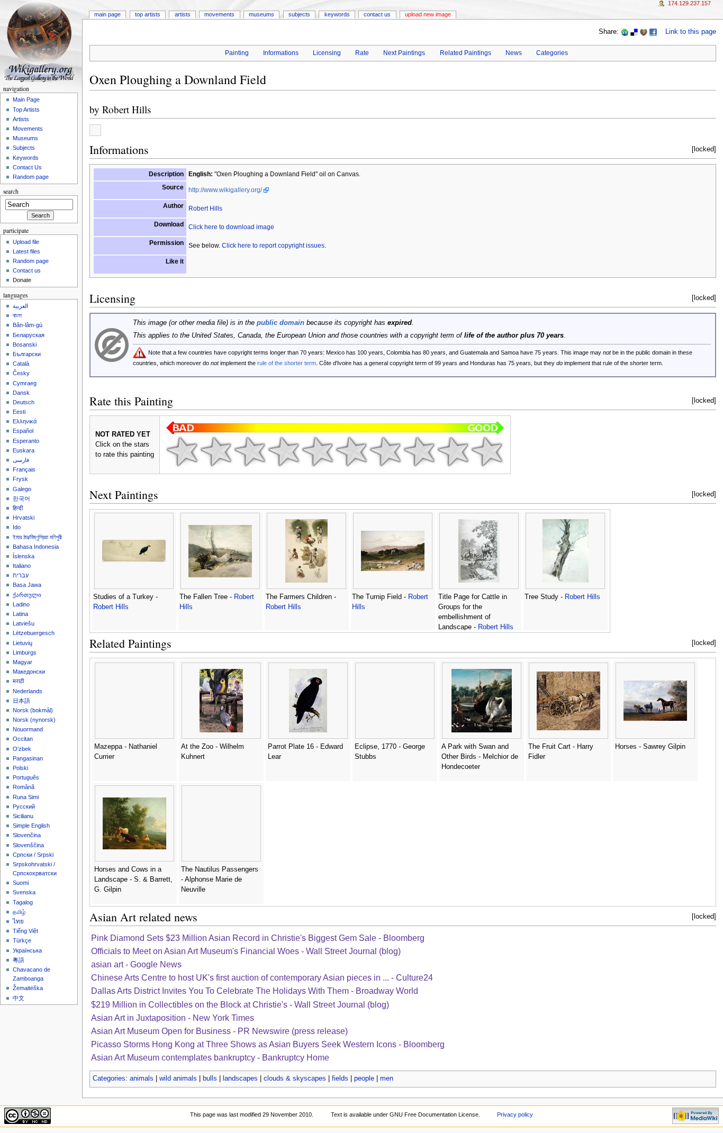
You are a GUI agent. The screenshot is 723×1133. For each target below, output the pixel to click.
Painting (237, 53)
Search (11, 191)
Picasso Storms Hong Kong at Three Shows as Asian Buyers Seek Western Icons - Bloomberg (268, 1044)
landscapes (240, 1078)
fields (340, 1078)
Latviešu (23, 623)
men (386, 1078)
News (513, 53)
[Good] (351, 451)
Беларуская (28, 335)
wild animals (178, 1078)
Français (24, 469)
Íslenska (23, 556)
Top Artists (147, 14)
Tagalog (23, 902)
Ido (17, 527)
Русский (24, 806)
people (364, 1078)
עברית (21, 575)
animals (141, 1078)
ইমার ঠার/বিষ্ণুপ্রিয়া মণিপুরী (37, 537)
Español (23, 431)
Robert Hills (126, 109)
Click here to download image (231, 227)
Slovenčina (27, 835)
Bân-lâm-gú (27, 325)
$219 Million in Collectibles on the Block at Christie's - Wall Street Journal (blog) (240, 1004)
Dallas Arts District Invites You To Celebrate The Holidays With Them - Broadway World (254, 990)
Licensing (327, 53)
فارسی (21, 460)
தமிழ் (19, 912)
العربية (20, 306)
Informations (281, 53)
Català (21, 363)
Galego (22, 489)
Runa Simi (26, 797)
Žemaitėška (28, 988)
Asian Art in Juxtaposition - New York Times (172, 1017)
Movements (219, 14)
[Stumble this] (624, 31)
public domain (280, 323)
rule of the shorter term (286, 363)
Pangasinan (28, 758)
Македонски (29, 671)
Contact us (27, 270)
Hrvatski (23, 517)
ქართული (27, 595)
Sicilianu (23, 816)
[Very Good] (385, 451)
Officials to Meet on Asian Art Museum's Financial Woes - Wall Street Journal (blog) (246, 951)
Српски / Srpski (33, 854)
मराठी (18, 681)
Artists (183, 14)
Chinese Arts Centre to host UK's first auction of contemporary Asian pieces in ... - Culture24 (262, 977)
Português (26, 777)
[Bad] (216, 451)
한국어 (21, 498)
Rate (362, 53)
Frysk (20, 479)
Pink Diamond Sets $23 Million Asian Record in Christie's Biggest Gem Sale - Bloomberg (257, 937)
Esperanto (26, 441)
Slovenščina (28, 845)
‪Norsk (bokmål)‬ (33, 710)
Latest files (26, 251)
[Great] (419, 451)
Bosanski (25, 344)
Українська (27, 950)
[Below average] (284, 451)
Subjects (299, 14)
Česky (21, 373)
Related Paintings (465, 53)
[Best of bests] (487, 451)
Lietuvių (22, 643)
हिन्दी (18, 508)
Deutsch (23, 402)
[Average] (318, 451)
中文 (18, 998)
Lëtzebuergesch (34, 633)
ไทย (18, 921)
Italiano (22, 566)
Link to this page (690, 31)
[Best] (453, 451)
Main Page (107, 14)
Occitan (23, 739)
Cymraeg (25, 383)
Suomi (21, 883)
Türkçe (22, 940)
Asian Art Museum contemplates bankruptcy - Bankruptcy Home (210, 1057)
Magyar (22, 662)
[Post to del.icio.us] (634, 31)
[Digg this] (643, 31)
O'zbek (22, 749)
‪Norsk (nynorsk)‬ (34, 720)
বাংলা (17, 315)
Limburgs (25, 652)
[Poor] (250, 451)
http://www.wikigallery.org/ (225, 190)
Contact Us (377, 14)
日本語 (21, 700)
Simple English (31, 825)
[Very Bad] (182, 451)
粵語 (18, 960)
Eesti (19, 412)
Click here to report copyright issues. (274, 245)
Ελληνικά (25, 421)
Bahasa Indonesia (36, 546)
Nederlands (27, 691)
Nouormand (28, 729)
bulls (210, 1078)
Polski (20, 768)
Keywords (337, 14)
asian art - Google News (136, 964)
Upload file (26, 242)
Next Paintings (404, 53)
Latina (20, 614)
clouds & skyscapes (295, 1078)
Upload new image (428, 14)
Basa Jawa (27, 585)
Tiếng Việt (25, 931)
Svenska (24, 892)
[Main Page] (41, 41)
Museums (261, 14)
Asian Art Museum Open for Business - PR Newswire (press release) (219, 1031)
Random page (31, 177)
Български (27, 354)
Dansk (21, 392)
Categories (552, 53)
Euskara (23, 450)
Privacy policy (515, 1114)
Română (23, 787)
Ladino (21, 604)
